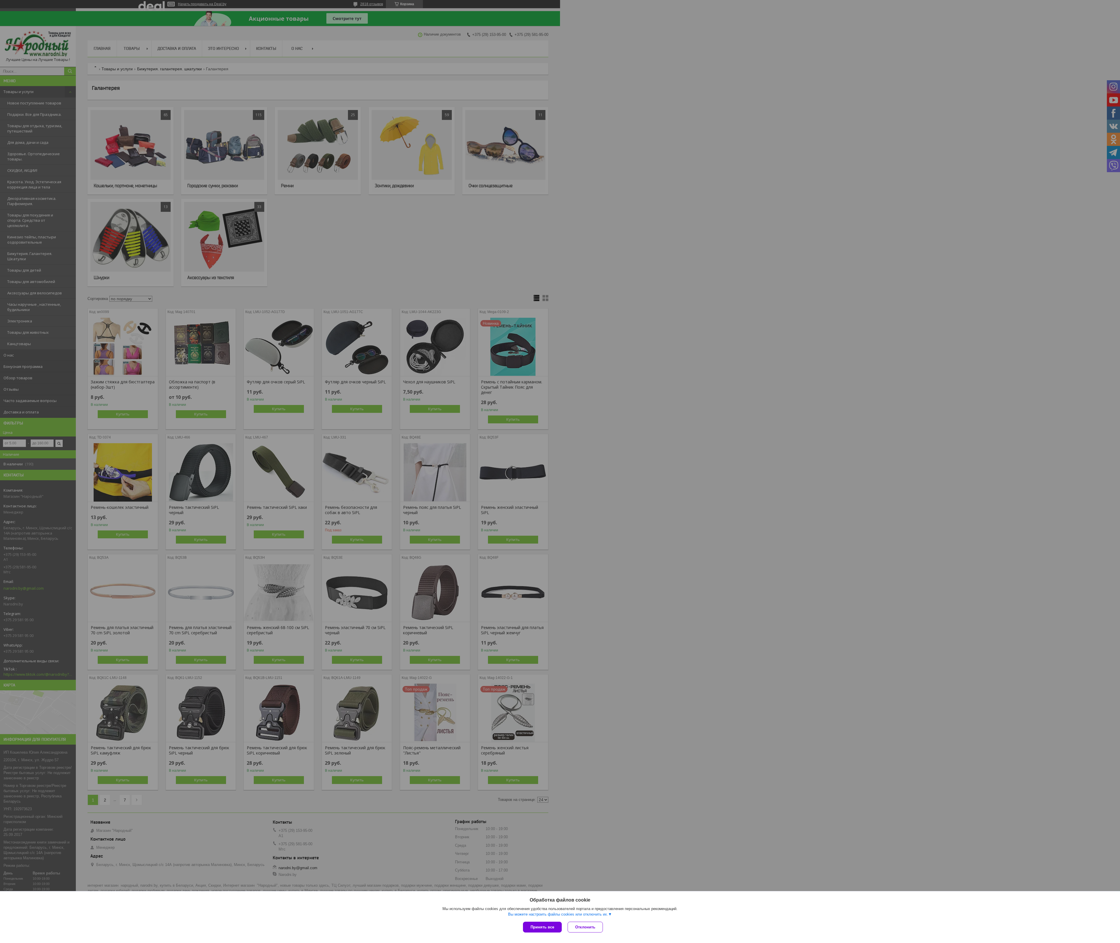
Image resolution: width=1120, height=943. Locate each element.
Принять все (542, 927)
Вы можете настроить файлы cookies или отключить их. (558, 914)
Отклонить (585, 927)
